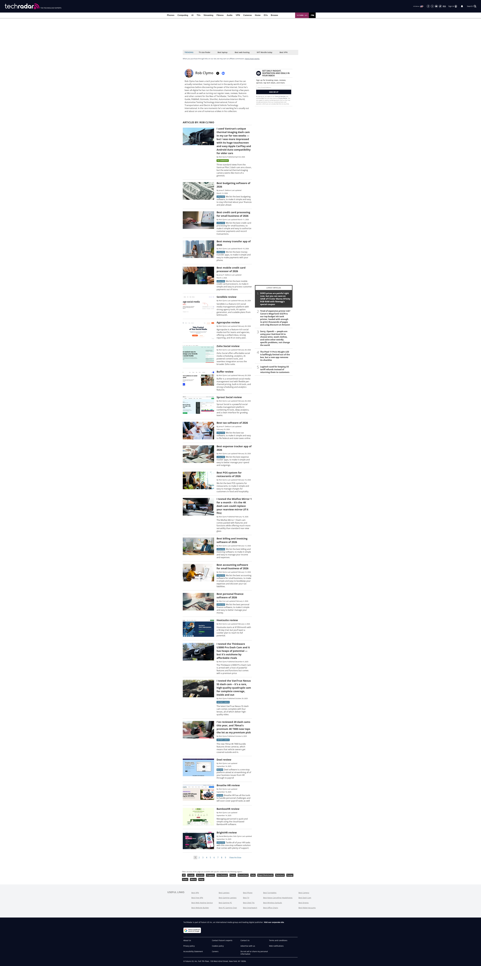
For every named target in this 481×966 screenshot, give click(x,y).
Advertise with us (248, 946)
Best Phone (247, 892)
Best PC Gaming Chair (228, 907)
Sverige (290, 875)
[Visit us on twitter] (432, 6)
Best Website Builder (200, 907)
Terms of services (280, 96)
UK (184, 875)
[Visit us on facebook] (428, 6)
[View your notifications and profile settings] (461, 6)
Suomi (185, 879)
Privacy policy (189, 946)
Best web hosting (242, 52)
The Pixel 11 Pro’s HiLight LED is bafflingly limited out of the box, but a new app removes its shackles (275, 355)
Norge (201, 879)
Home (258, 15)
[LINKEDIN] (223, 73)
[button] (471, 6)
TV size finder (204, 52)
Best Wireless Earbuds (272, 902)
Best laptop (222, 52)
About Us (187, 940)
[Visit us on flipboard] (440, 6)
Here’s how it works (252, 59)
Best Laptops (224, 892)
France (232, 875)
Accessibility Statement (193, 951)
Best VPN (283, 52)
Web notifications (276, 946)
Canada (191, 875)
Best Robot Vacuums (307, 907)
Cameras (247, 15)
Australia (200, 875)
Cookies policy (218, 946)
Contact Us (245, 940)
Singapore (210, 875)
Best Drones (303, 902)
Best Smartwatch (250, 907)
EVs (266, 15)
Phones (170, 15)
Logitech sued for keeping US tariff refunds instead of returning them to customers (274, 369)
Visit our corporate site (274, 922)
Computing (182, 15)
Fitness (220, 15)
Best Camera (303, 892)
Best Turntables (269, 892)
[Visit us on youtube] (436, 6)
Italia (253, 875)
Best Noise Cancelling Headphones (277, 897)
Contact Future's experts (222, 940)
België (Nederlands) (265, 875)
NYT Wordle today (264, 52)
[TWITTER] (217, 73)
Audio (229, 15)
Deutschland (243, 875)
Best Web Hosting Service (202, 902)
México (193, 879)
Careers (215, 951)
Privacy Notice (282, 98)
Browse (274, 15)
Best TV (246, 897)
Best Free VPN (197, 897)
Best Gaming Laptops (227, 897)
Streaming (208, 15)
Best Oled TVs (249, 902)
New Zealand (222, 875)
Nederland (280, 875)
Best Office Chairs (270, 907)
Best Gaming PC (225, 902)
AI (192, 15)
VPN (238, 15)
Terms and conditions (278, 940)
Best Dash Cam (304, 897)
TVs (198, 15)
